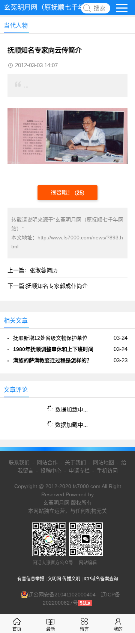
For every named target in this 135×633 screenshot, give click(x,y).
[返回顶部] (120, 562)
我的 (118, 629)
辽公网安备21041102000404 (62, 595)
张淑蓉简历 (44, 270)
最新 (50, 629)
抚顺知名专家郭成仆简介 (57, 286)
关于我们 (75, 462)
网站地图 (103, 462)
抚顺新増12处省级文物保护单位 (50, 338)
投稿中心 (51, 471)
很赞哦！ (63, 192)
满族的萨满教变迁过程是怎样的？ (52, 360)
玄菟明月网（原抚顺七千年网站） (54, 7)
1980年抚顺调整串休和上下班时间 (53, 349)
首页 (16, 629)
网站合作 (47, 462)
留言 (84, 629)
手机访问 (107, 471)
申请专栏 (79, 471)
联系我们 (19, 462)
